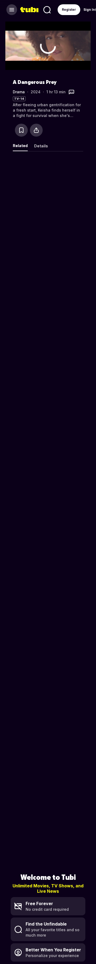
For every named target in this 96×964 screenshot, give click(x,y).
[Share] (36, 130)
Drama (19, 92)
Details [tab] (41, 146)
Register (69, 10)
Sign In (89, 10)
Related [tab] (20, 145)
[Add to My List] (21, 130)
